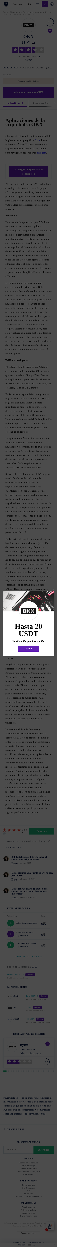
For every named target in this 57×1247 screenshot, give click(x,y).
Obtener (28, 649)
